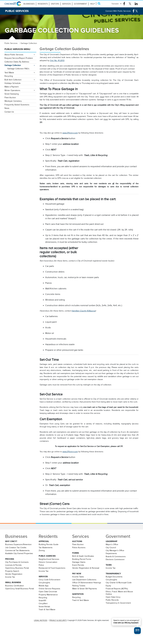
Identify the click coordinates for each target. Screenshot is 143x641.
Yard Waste (9, 72)
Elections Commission (115, 559)
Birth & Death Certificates (83, 556)
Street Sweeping (11, 94)
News (6, 108)
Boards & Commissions (116, 556)
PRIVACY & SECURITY (58, 620)
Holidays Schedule (12, 83)
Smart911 (42, 600)
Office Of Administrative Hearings (86, 582)
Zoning (42, 550)
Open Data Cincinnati (48, 591)
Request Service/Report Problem (18, 58)
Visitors (55, 4)
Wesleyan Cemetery (13, 101)
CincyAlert (43, 603)
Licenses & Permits (13, 565)
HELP (92, 4)
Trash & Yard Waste (47, 609)
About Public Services (13, 54)
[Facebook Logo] (124, 3)
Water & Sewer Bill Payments (84, 588)
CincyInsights (44, 582)
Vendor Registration (13, 574)
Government (80, 4)
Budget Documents (114, 577)
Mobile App (43, 585)
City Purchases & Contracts (17, 562)
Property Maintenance (48, 594)
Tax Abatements (46, 547)
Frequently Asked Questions (16, 104)
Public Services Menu (17, 49)
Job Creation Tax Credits (15, 547)
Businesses (29, 4)
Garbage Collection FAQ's (18, 68)
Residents (43, 4)
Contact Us (9, 112)
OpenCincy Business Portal (17, 568)
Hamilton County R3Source (83, 311)
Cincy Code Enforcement (49, 579)
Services (66, 4)
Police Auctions (78, 547)
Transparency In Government (118, 603)
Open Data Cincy (113, 597)
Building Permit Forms (81, 559)
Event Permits (78, 565)
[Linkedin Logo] (136, 3)
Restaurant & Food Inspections (52, 568)
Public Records (112, 600)
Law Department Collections (84, 579)
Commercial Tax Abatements (17, 550)
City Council (111, 547)
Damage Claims (78, 562)
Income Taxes (78, 577)
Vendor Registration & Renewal (85, 568)
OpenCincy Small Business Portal (19, 588)
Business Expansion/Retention (18, 544)
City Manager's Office (115, 550)
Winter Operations (12, 90)
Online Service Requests (49, 588)
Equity (108, 585)
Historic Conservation (48, 562)
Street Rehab (44, 606)
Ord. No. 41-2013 (57, 60)
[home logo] (12, 4)
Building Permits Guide (48, 544)
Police (41, 565)
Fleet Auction (10, 97)
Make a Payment (11, 87)
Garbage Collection (12, 65)
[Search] (99, 3)
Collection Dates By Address (16, 62)
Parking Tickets (78, 585)
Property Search (12, 571)
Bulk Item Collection (13, 80)
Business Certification (14, 585)
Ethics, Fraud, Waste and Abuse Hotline (119, 592)
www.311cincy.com (70, 133)
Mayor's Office (112, 544)
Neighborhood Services (49, 559)
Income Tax (10, 577)
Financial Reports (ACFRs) (117, 588)
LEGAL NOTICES (40, 620)
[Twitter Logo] (130, 3)
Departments (111, 553)
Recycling (8, 76)
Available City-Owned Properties (19, 553)
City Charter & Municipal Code (119, 582)
